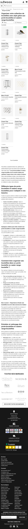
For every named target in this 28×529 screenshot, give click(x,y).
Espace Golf (4, 493)
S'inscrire (22, 517)
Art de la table (9, 9)
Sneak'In (17, 497)
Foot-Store (3, 495)
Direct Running (4, 490)
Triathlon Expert (18, 505)
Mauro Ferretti (18, 69)
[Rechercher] (5, 5)
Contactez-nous (14, 415)
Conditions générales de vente (8, 473)
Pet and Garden (18, 493)
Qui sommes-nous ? (6, 470)
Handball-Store (4, 500)
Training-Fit (17, 502)
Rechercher (9, 6)
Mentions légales (5, 477)
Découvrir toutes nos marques (14, 404)
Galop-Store (4, 497)
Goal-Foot (3, 498)
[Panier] (27, 2)
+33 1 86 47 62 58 (14, 420)
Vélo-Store (17, 507)
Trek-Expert (17, 503)
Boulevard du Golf (5, 489)
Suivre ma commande (6, 462)
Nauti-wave (17, 487)
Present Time (4, 43)
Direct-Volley (4, 492)
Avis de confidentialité (6, 482)
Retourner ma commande (7, 464)
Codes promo (4, 465)
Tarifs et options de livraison (7, 480)
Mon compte (4, 459)
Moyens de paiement (6, 478)
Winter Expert (18, 508)
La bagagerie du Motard (7, 503)
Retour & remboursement (7, 475)
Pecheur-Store (18, 492)
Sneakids (17, 498)
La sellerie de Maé (5, 505)
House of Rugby (5, 502)
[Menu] (1, 5)
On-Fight (17, 489)
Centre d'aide (4, 460)
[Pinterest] (14, 526)
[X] (17, 526)
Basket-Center (4, 487)
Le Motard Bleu (4, 507)
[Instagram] (11, 526)
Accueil (2, 9)
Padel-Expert (18, 490)
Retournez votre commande (14, 441)
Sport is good (18, 500)
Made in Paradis (5, 508)
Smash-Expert (18, 495)
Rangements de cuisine (18, 9)
